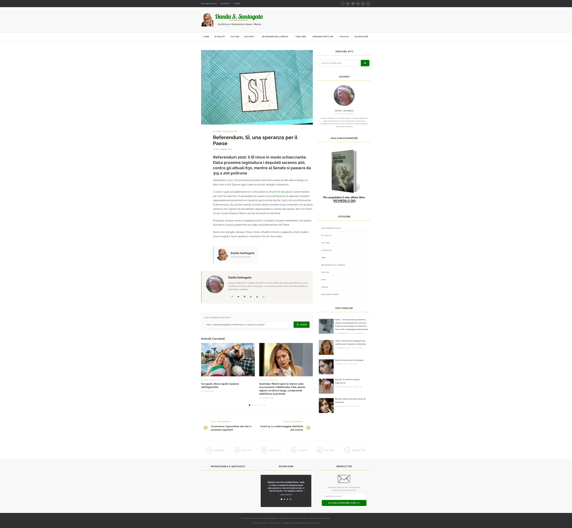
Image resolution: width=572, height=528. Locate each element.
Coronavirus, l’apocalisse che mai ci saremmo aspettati (231, 428)
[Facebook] (343, 3)
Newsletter (225, 3)
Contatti (236, 3)
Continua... (244, 289)
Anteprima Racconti (331, 228)
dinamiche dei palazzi (281, 191)
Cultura (234, 36)
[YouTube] (363, 3)
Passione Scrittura (323, 36)
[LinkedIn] (358, 3)
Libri (323, 258)
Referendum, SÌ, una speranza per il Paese (255, 140)
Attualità (219, 36)
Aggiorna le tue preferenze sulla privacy (301, 523)
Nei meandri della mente (275, 36)
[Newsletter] (368, 3)
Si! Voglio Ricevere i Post (342, 503)
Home (206, 36)
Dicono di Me (361, 36)
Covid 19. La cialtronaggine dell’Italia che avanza (281, 428)
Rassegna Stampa (209, 3)
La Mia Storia (275, 44)
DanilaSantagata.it (269, 518)
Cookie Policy (275, 523)
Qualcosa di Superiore (301, 44)
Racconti (249, 36)
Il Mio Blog (326, 250)
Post (323, 280)
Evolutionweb (300, 518)
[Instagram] (353, 3)
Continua (349, 126)
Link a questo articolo (217, 317)
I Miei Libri (300, 36)
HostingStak (325, 518)
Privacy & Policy (259, 523)
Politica (344, 36)
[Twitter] (348, 3)
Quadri (324, 287)
